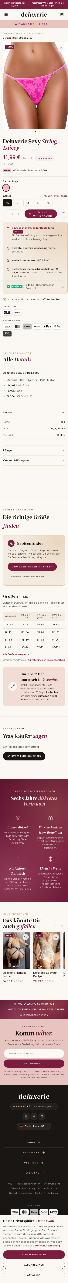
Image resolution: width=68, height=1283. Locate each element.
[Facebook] (34, 1116)
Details (8, 412)
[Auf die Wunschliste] (61, 48)
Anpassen (34, 1275)
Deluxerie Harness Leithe (14, 974)
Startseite (7, 33)
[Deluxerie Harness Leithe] (16, 950)
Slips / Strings (35, 33)
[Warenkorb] (62, 14)
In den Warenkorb (42, 213)
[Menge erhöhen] (18, 214)
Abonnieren (34, 1063)
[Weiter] (62, 926)
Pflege (7, 450)
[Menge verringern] (6, 214)
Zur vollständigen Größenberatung (46, 660)
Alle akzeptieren (34, 1254)
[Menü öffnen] (6, 14)
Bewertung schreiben (26, 756)
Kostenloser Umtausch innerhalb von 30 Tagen (48, 4)
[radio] (6, 188)
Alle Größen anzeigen (14, 654)
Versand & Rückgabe (16, 460)
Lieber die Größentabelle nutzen (28, 576)
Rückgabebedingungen (28, 1183)
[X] (42, 1116)
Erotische (20, 33)
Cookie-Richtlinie (47, 1188)
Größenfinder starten (32, 566)
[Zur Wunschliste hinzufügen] (26, 937)
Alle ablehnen (34, 1264)
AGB (10, 1183)
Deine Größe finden (58, 195)
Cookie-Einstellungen (47, 1193)
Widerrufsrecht (52, 1183)
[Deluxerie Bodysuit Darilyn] (46, 950)
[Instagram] (26, 1116)
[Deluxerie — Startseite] (34, 14)
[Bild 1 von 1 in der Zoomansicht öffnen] (35, 85)
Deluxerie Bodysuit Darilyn (45, 974)
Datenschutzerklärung (50, 1071)
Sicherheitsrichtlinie (20, 1193)
